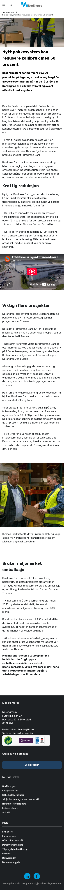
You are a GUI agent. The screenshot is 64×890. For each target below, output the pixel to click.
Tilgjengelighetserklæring (14, 849)
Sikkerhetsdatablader (13, 795)
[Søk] (52, 4)
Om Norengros (9, 786)
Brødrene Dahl (15, 124)
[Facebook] (37, 876)
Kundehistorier (8, 12)
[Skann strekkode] (60, 4)
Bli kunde (6, 853)
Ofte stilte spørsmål (12, 840)
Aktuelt (6, 812)
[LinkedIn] (27, 876)
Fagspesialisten (10, 790)
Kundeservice (9, 836)
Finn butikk (7, 831)
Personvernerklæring (12, 845)
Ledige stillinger (10, 808)
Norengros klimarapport (14, 803)
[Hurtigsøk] (10, 4)
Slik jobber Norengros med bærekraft (20, 799)
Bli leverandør (9, 858)
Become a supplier (11, 862)
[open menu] (3, 4)
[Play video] (32, 271)
